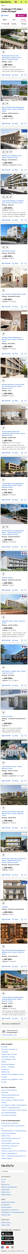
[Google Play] (7, 1238)
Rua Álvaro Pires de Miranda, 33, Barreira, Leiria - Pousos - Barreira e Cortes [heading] (13, 339)
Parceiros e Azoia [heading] (7, 716)
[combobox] (16, 1)
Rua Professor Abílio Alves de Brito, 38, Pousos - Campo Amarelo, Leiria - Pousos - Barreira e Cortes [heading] (14, 860)
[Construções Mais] (24, 359)
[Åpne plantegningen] (3, 103)
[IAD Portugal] (24, 226)
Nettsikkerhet (5, 1205)
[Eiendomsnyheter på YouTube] (7, 1247)
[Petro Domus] (24, 741)
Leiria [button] (2, 5)
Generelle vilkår (5, 1215)
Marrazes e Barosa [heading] (7, 578)
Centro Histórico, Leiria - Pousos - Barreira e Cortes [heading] (12, 767)
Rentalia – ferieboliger (8, 1067)
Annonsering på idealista (8, 1133)
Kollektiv (4, 1062)
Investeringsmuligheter (8, 1064)
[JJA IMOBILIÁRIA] (24, 176)
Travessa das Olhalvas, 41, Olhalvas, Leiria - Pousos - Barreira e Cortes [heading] (13, 202)
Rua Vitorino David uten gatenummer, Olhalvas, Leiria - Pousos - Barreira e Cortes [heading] (13, 952)
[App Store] (7, 1233)
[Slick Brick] (24, 31)
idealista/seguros (6, 1194)
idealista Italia (5, 1225)
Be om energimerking (7, 1097)
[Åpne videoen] (7, 151)
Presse (3, 1182)
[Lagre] (25, 75)
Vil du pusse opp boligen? (8, 1115)
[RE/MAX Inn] (24, 553)
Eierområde (4, 1092)
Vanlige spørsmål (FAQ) (8, 1202)
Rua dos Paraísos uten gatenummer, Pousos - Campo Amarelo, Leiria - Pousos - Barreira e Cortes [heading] (13, 532)
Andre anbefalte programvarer (10, 1143)
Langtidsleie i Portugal (8, 1057)
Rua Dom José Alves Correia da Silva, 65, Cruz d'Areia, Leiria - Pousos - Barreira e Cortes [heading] (13, 386)
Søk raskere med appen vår (9, 1049)
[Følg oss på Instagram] (12, 1247)
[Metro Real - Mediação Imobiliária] (24, 882)
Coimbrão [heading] (5, 907)
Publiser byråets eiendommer (10, 1123)
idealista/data (5, 1189)
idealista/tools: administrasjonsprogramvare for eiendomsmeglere (11, 1138)
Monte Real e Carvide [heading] (8, 251)
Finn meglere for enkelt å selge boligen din (14, 1105)
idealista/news (5, 1192)
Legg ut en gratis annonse (9, 1090)
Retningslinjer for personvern (10, 1210)
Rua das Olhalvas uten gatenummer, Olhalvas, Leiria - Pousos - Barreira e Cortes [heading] (13, 109)
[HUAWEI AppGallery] (7, 1243)
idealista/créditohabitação (9, 1187)
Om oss (3, 1179)
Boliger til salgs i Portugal (9, 1054)
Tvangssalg (4, 1052)
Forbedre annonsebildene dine (10, 1095)
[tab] (4, 20)
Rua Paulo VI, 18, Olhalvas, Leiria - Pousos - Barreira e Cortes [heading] (12, 156)
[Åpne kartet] (3, 52)
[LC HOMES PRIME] (24, 312)
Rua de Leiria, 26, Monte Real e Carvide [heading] (14, 294)
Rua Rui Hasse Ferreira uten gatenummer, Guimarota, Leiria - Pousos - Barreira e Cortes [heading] (12, 57)
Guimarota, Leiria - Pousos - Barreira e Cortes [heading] (13, 622)
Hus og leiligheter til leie (8, 1059)
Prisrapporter (5, 1069)
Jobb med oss (5, 1184)
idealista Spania (6, 1222)
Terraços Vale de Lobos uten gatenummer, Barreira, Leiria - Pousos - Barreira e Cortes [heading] (14, 433)
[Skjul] (22, 75)
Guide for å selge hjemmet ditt (10, 1107)
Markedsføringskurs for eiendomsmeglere (13, 1131)
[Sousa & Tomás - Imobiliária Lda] (24, 130)
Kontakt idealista (6, 1207)
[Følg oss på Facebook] (2, 1247)
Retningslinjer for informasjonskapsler (12, 1212)
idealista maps (5, 1072)
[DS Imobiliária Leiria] (24, 506)
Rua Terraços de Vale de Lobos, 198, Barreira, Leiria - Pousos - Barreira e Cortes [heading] (13, 813)
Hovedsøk (4, 1047)
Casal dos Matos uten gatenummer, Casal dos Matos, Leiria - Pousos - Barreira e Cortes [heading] (13, 485)
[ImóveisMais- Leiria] (24, 787)
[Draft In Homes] (24, 269)
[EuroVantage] (24, 82)
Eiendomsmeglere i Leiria (9, 1035)
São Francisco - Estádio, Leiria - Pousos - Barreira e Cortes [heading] (14, 672)
